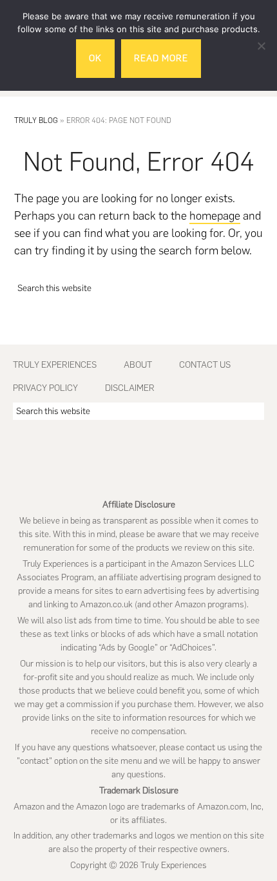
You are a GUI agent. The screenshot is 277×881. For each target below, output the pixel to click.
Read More (161, 58)
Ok (95, 58)
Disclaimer (130, 388)
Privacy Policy (45, 388)
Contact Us (205, 364)
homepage (214, 216)
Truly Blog (36, 120)
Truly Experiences (55, 364)
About (138, 364)
